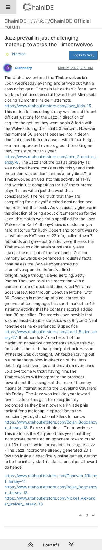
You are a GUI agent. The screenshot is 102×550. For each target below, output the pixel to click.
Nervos (19, 53)
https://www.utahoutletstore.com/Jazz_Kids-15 (47, 105)
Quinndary (23, 68)
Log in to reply (83, 55)
